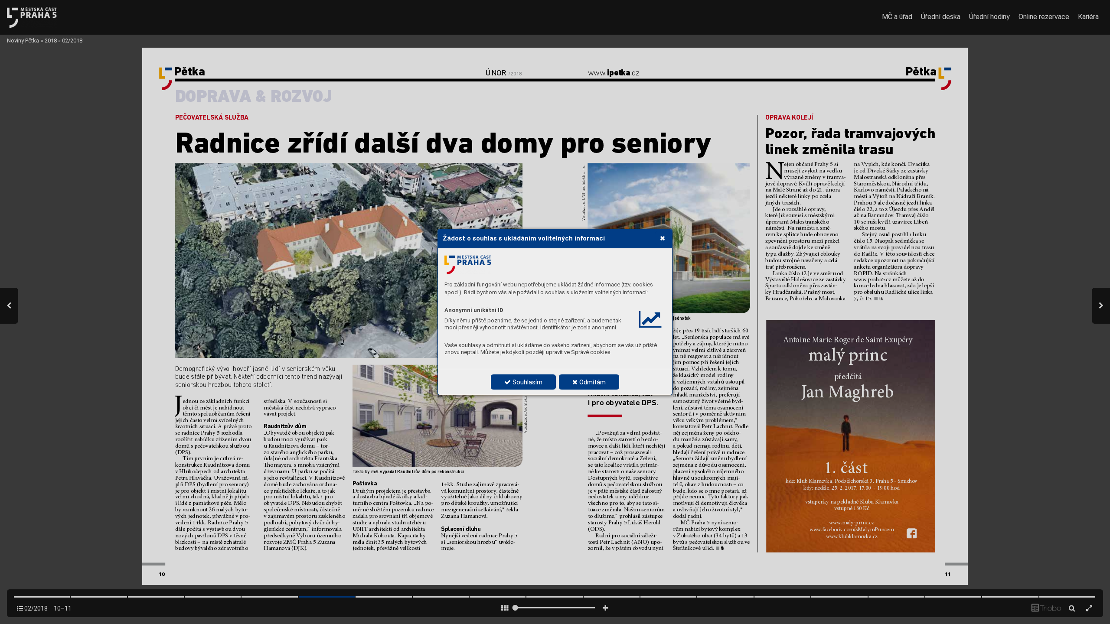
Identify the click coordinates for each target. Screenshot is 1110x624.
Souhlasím (526, 382)
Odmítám (592, 382)
